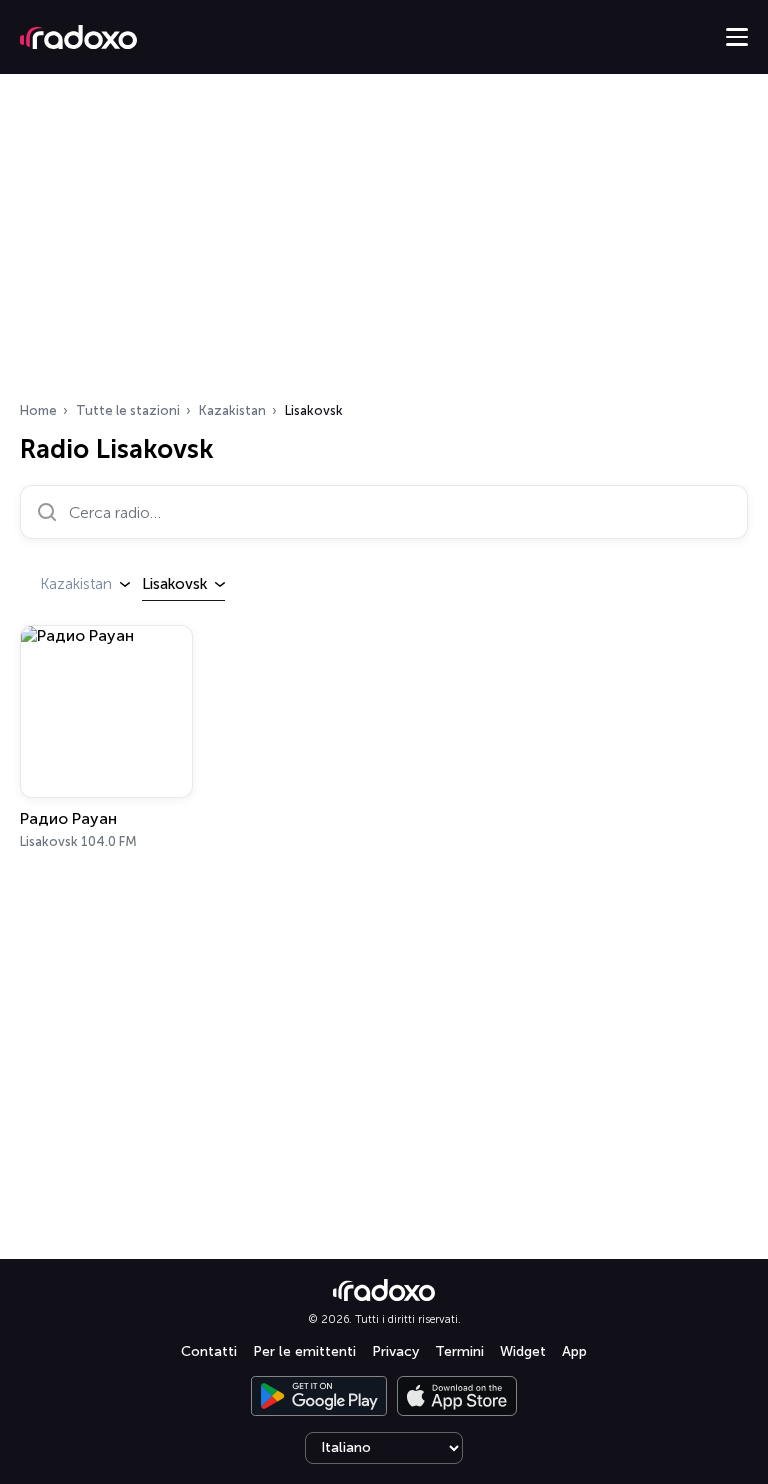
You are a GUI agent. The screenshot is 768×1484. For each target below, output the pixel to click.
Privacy (395, 1351)
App (574, 1351)
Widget (523, 1351)
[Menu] (737, 37)
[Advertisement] (384, 244)
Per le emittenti (304, 1351)
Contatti (209, 1351)
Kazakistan (232, 410)
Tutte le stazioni (128, 410)
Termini (459, 1351)
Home (38, 410)
